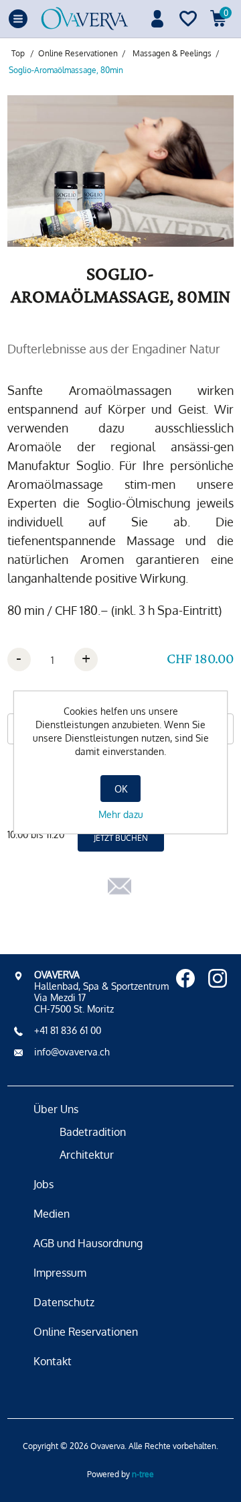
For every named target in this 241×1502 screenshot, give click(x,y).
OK (120, 789)
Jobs (43, 1184)
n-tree (143, 1474)
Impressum (59, 1272)
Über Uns (55, 1109)
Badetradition (93, 1132)
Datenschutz (63, 1302)
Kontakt (52, 1361)
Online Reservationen (85, 1331)
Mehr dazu (120, 814)
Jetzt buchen (121, 838)
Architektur (87, 1154)
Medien (51, 1213)
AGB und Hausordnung (88, 1243)
